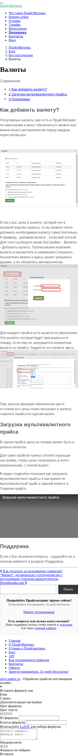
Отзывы (15, 21)
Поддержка (19, 99)
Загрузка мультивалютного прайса (38, 94)
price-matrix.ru (10, 679)
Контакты (16, 36)
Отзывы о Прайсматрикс (27, 648)
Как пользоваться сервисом (29, 660)
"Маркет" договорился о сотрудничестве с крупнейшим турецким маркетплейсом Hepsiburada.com (31, 579)
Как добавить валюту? (28, 89)
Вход (12, 40)
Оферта (14, 668)
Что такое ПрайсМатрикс (27, 13)
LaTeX (25, 726)
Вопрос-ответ (19, 17)
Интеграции (18, 28)
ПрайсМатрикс (11, 6)
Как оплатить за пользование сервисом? (32, 571)
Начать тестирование (39, 612)
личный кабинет (45, 628)
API (11, 656)
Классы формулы (12, 722)
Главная (14, 640)
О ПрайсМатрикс (21, 644)
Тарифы (15, 24)
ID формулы (9, 718)
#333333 (6, 714)
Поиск (68, 589)
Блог (12, 652)
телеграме (66, 624)
